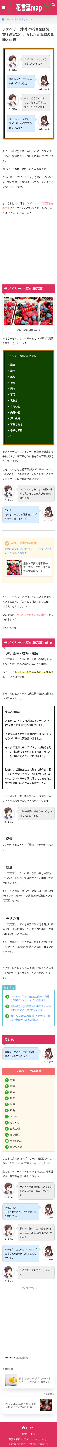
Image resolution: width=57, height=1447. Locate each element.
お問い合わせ (28, 1434)
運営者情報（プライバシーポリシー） (28, 1439)
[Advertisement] (28, 247)
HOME (30, 1428)
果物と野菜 (22, 1357)
